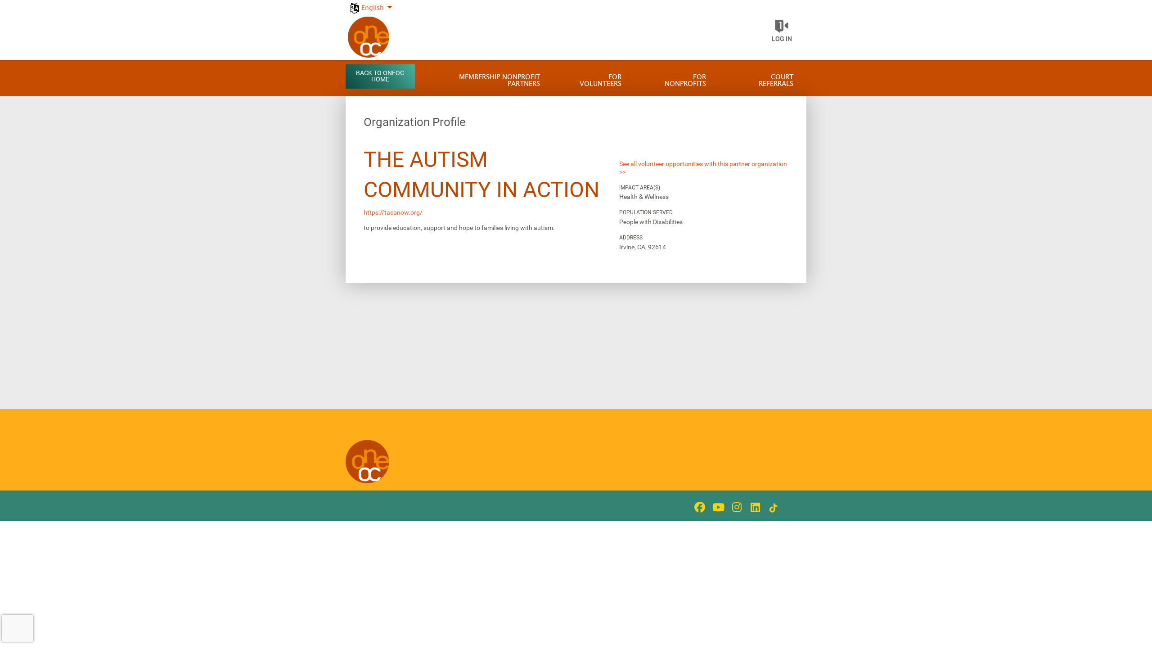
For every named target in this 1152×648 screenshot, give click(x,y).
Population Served (646, 212)
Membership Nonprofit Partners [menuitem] (499, 80)
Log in (782, 38)
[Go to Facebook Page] (698, 507)
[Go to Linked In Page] (754, 507)
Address (631, 237)
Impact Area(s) (639, 187)
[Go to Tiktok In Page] (772, 508)
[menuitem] (370, 3)
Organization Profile (415, 122)
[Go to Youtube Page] (717, 507)
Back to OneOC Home (380, 76)
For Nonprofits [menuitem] (685, 80)
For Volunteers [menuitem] (600, 80)
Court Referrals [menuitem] (776, 80)
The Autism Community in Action (481, 174)
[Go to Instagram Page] (735, 507)
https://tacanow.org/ (393, 212)
